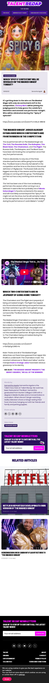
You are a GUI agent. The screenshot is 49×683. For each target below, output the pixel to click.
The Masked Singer (10, 75)
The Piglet (37, 147)
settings (22, 675)
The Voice (6, 12)
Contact (42, 655)
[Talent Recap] (24, 3)
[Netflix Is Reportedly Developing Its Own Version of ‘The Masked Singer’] (24, 490)
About (44, 652)
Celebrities (7, 662)
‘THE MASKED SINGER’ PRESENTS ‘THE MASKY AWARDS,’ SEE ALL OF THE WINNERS (25, 371)
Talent (5, 652)
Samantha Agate (11, 385)
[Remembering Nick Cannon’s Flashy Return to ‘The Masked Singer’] (24, 534)
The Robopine (34, 144)
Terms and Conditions (37, 662)
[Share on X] (9, 413)
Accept (7, 679)
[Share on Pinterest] (12, 413)
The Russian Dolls (19, 144)
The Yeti (6, 144)
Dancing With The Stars (38, 12)
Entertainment (9, 659)
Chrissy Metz (21, 105)
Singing (6, 655)
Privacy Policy (40, 659)
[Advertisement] (24, 586)
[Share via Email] (20, 413)
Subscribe (39, 448)
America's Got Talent (20, 12)
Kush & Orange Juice (19, 363)
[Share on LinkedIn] (16, 413)
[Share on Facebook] (5, 413)
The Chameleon (21, 147)
